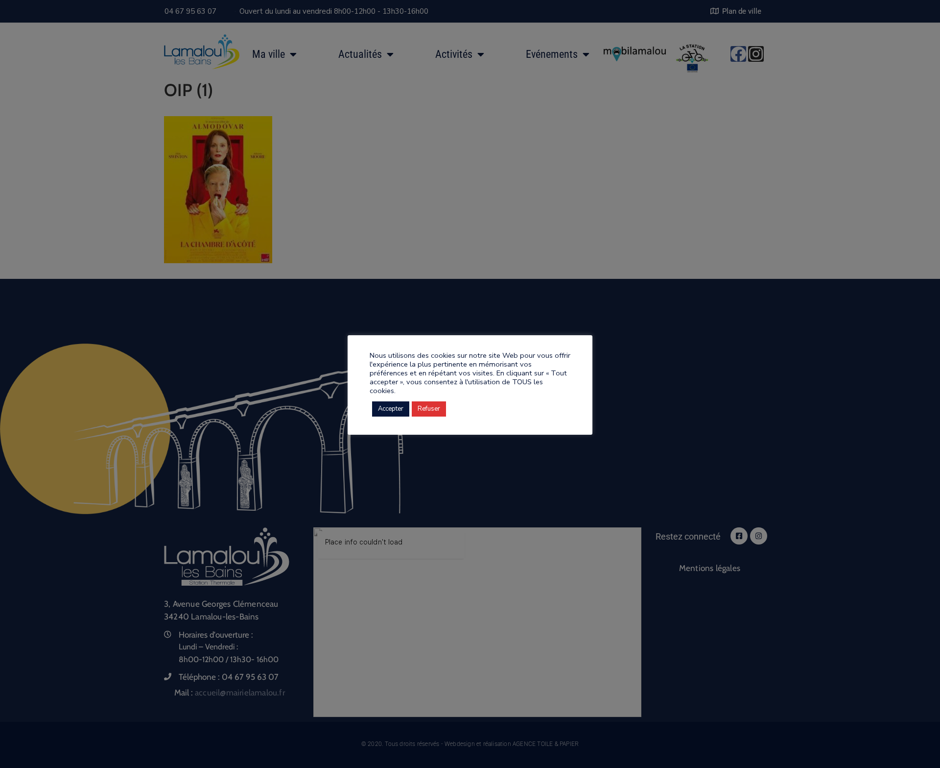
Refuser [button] (429, 408)
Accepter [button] (390, 408)
